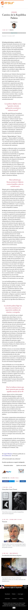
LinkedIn (23, 481)
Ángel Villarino (14, 22)
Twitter (11, 481)
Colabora (21, 598)
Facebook (5, 481)
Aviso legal (20, 594)
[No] (26, 605)
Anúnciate (7, 598)
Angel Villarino (7, 454)
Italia (16, 477)
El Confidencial (6, 455)
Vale (14, 607)
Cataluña (12, 477)
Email (17, 481)
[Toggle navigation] (2, 6)
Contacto (14, 598)
